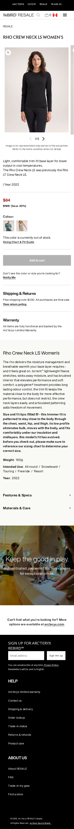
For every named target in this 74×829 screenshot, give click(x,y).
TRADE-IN (56, 4)
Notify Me (9, 277)
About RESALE (17, 769)
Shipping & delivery (20, 709)
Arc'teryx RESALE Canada (30, 818)
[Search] (38, 15)
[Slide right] (43, 139)
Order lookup (16, 718)
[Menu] (65, 15)
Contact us (15, 701)
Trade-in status (17, 726)
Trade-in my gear (19, 786)
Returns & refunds (19, 735)
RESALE (43, 4)
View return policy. (15, 304)
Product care (16, 743)
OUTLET (32, 4)
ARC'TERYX (18, 4)
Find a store (15, 794)
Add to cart (37, 260)
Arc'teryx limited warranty (24, 692)
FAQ (11, 777)
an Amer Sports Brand (40, 823)
